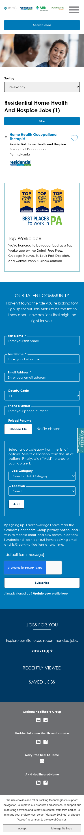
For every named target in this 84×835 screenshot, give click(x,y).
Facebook (45, 720)
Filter (42, 121)
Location (18, 486)
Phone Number (19, 406)
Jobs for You (42, 624)
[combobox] (42, 476)
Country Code (18, 390)
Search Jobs (42, 25)
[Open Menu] (74, 9)
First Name (17, 336)
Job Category (22, 470)
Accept (22, 828)
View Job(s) (40, 651)
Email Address (19, 372)
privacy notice (58, 530)
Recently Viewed (42, 667)
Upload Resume (19, 420)
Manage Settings (61, 828)
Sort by (9, 78)
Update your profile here (50, 593)
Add (16, 504)
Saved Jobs (42, 681)
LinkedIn (38, 720)
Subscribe (42, 582)
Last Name (17, 354)
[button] (71, 134)
